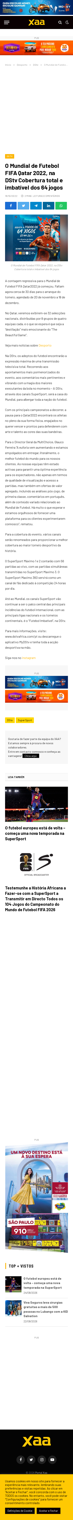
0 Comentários (51, 196)
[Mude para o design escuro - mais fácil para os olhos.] (66, 22)
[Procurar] (60, 22)
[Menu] (6, 22)
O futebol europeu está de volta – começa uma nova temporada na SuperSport (35, 833)
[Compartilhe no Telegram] (36, 206)
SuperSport (25, 720)
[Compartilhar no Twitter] (23, 206)
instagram (29, 658)
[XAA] (36, 22)
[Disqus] (36, 972)
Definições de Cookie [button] (20, 1510)
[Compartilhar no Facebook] (11, 206)
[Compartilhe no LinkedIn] (48, 206)
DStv (10, 156)
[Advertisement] (36, 109)
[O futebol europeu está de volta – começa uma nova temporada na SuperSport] (36, 804)
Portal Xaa (41, 1472)
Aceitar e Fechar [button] (48, 1510)
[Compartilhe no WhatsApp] (61, 206)
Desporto (45, 345)
